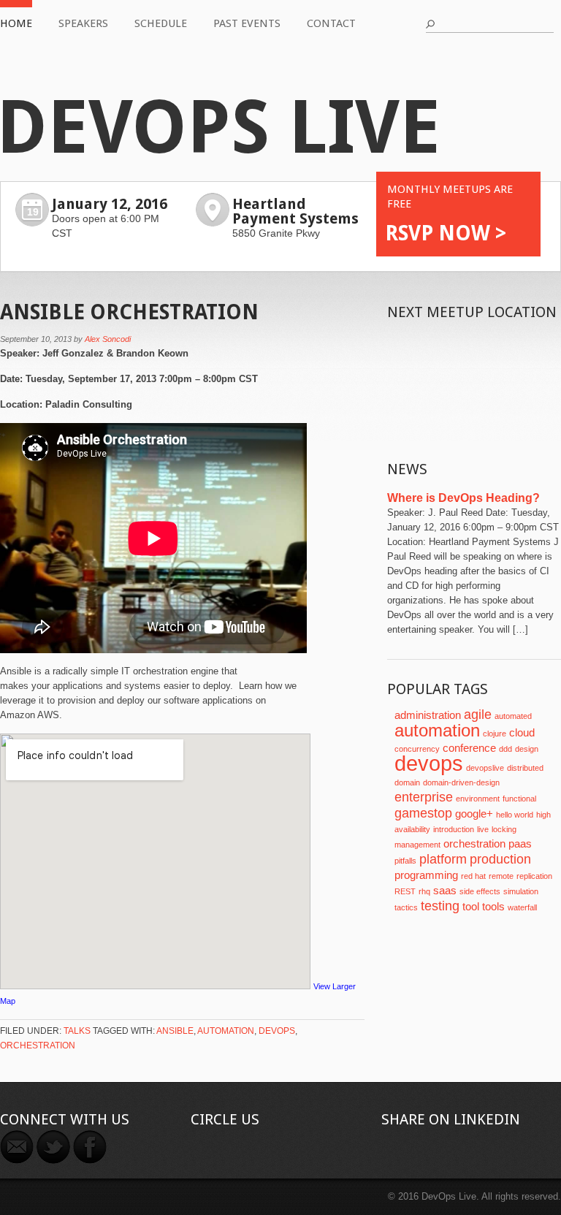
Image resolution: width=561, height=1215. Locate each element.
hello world (514, 814)
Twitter (53, 1147)
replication (534, 876)
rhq (424, 891)
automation (225, 1031)
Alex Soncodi (108, 339)
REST (405, 891)
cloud (522, 733)
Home (16, 23)
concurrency (417, 748)
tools (493, 907)
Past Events (246, 23)
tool (470, 907)
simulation (520, 891)
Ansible (175, 1031)
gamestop (423, 813)
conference (469, 748)
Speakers (83, 23)
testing (440, 906)
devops (277, 1031)
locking (504, 829)
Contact (331, 23)
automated (513, 716)
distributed (525, 767)
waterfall (522, 907)
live (483, 829)
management (417, 844)
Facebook (90, 1147)
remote (501, 876)
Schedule (160, 23)
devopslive (485, 767)
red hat (473, 876)
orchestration (37, 1045)
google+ (474, 814)
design (526, 748)
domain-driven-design (461, 782)
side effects (479, 891)
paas (520, 844)
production (500, 859)
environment (478, 798)
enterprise (423, 797)
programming (426, 875)
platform (443, 859)
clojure (494, 733)
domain (407, 782)
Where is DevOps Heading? (463, 498)
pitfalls (405, 860)
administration (427, 715)
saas (445, 890)
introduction (453, 829)
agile (478, 714)
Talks (77, 1031)
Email (17, 1147)
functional (519, 798)
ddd (505, 748)
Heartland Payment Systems (295, 211)
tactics (406, 907)
